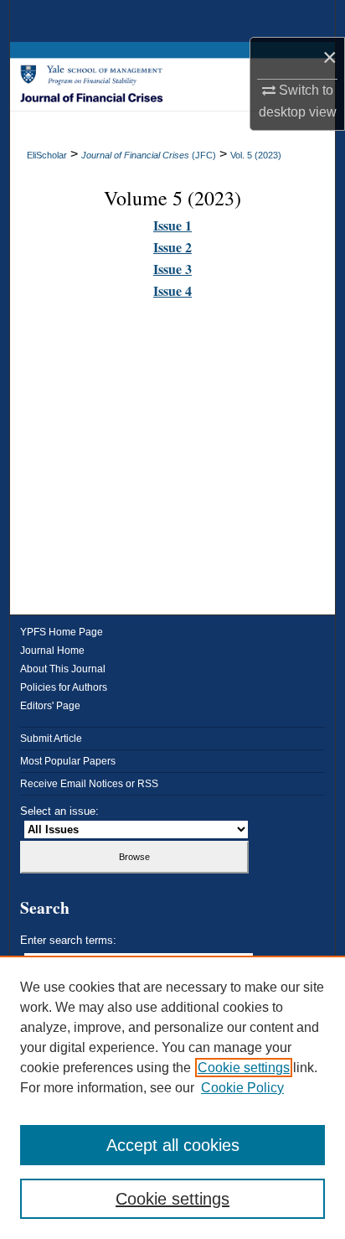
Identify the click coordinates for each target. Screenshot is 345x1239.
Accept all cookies (172, 1145)
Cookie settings (244, 1067)
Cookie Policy (242, 1088)
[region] (172, 1097)
